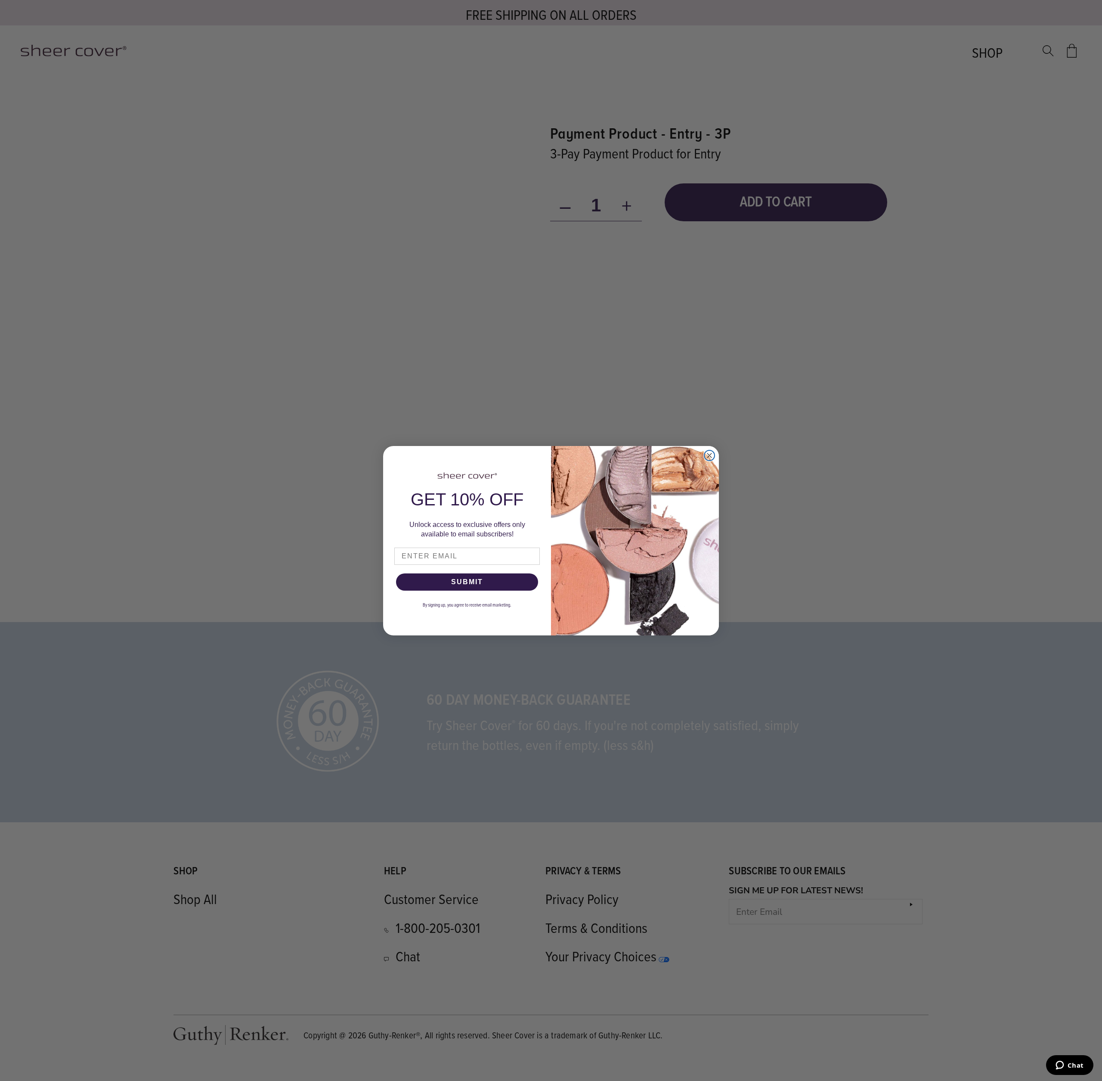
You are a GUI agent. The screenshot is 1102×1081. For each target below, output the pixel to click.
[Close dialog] (709, 455)
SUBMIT (467, 581)
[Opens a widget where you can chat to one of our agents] (1069, 1066)
